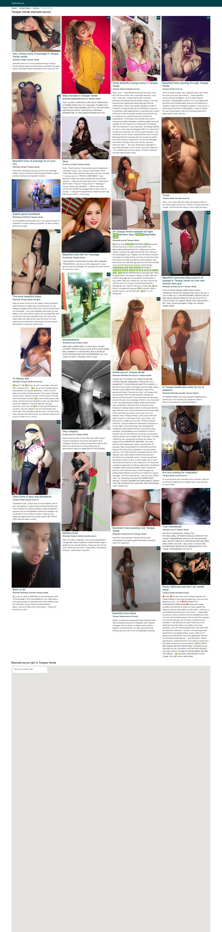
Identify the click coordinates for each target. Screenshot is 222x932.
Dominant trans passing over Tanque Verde (134, 529)
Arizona (36, 8)
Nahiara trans (70, 533)
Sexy (65, 161)
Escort (14, 8)
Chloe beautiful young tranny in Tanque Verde (135, 84)
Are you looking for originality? (180, 472)
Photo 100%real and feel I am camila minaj (183, 588)
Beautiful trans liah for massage (81, 254)
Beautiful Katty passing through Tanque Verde (185, 84)
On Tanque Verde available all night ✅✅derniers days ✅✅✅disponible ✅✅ (134, 234)
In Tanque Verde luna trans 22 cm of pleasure (183, 388)
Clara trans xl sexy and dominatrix (32, 496)
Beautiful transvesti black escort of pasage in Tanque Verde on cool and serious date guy (183, 280)
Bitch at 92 (19, 589)
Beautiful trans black (124, 613)
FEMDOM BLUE (18, 3)
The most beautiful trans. (27, 296)
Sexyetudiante (71, 339)
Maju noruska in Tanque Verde (80, 95)
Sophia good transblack (26, 214)
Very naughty (70, 431)
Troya (165, 195)
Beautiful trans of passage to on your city (34, 162)
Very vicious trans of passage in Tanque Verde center (36, 55)
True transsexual (172, 526)
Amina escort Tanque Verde (129, 372)
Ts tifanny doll (21, 378)
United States (24, 8)
